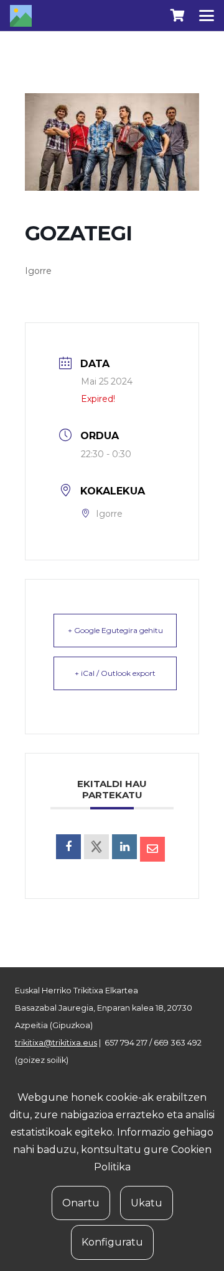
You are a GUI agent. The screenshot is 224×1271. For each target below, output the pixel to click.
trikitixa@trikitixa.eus (56, 1042)
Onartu (81, 1203)
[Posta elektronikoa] (152, 849)
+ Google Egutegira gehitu (115, 630)
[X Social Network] (96, 846)
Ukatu (146, 1203)
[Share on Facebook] (68, 846)
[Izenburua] (21, 16)
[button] (206, 15)
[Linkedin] (124, 846)
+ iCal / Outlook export (115, 673)
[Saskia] (177, 15)
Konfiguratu (112, 1242)
